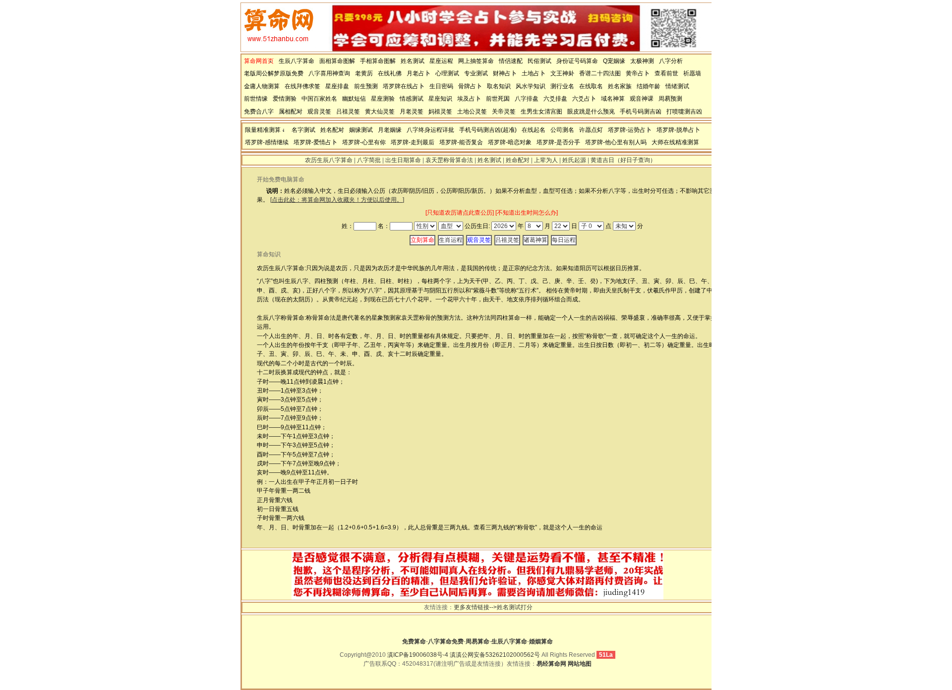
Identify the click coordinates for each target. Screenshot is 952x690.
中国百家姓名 (319, 99)
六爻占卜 (584, 99)
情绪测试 (677, 86)
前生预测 (366, 86)
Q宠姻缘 (614, 61)
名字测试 (303, 130)
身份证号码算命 (577, 61)
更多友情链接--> (475, 607)
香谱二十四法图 (600, 73)
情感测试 (411, 99)
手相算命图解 (378, 61)
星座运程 (441, 61)
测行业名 (562, 86)
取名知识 (499, 86)
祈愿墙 (692, 73)
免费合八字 (259, 112)
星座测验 (383, 99)
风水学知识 (530, 86)
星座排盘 (337, 86)
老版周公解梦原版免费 (273, 73)
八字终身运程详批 (430, 130)
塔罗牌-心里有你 (364, 142)
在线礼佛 (390, 73)
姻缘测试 (361, 130)
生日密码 (441, 86)
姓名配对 (332, 130)
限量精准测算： (266, 130)
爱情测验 (285, 99)
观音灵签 (319, 112)
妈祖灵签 (440, 112)
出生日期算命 (403, 160)
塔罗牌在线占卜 (403, 86)
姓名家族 (620, 86)
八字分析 (671, 61)
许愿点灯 (591, 130)
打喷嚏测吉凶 (684, 112)
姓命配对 (518, 160)
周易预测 (670, 99)
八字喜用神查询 (329, 73)
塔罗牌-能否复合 (461, 142)
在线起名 (533, 130)
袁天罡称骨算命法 (449, 160)
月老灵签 (411, 112)
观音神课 (642, 99)
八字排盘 (526, 99)
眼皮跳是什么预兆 (591, 112)
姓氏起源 (574, 160)
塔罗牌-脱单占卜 (678, 130)
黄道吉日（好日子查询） (623, 160)
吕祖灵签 (348, 112)
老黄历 (364, 73)
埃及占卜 (469, 99)
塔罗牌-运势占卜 (630, 130)
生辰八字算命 (296, 61)
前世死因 (498, 99)
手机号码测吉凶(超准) (488, 130)
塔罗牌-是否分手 (558, 142)
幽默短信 (354, 99)
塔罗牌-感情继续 (267, 142)
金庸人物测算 (262, 86)
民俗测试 (539, 61)
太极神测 (642, 61)
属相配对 (290, 112)
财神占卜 (505, 73)
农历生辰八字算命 (329, 160)
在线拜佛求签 (302, 86)
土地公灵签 (472, 112)
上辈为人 (546, 160)
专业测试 (476, 73)
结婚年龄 (648, 86)
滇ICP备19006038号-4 (417, 655)
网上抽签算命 (476, 61)
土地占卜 (533, 73)
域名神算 (613, 99)
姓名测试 (412, 61)
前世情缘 (256, 99)
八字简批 (369, 160)
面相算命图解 (337, 61)
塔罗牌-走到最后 (412, 142)
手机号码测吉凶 (640, 112)
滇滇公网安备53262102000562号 (495, 655)
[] (337, 200)
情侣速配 (511, 61)
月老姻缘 (390, 130)
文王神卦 (562, 73)
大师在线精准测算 (675, 142)
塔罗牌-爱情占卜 (315, 142)
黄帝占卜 (638, 73)
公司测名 (562, 130)
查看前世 (666, 73)
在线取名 (591, 86)
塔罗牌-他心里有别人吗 (616, 142)
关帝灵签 (504, 112)
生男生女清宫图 (541, 112)
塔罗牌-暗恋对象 (510, 142)
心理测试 (447, 73)
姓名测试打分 (515, 607)
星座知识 (440, 99)
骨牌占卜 (470, 86)
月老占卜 (418, 73)
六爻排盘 (555, 99)
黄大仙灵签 (380, 112)
